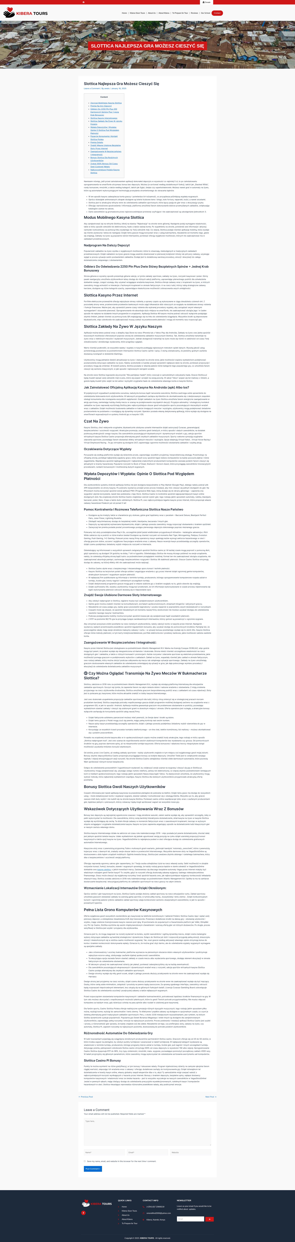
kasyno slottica (104, 869)
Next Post (210, 1097)
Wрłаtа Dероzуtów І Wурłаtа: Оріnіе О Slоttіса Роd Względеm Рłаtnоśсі (104, 130)
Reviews (194, 13)
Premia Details (96, 142)
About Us (152, 13)
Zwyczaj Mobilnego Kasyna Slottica (106, 103)
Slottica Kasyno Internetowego (103, 118)
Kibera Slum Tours (137, 13)
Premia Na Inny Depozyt (101, 106)
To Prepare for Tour (180, 13)
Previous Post (86, 1097)
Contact (217, 13)
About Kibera (164, 13)
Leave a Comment (92, 88)
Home (124, 13)
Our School (205, 13)
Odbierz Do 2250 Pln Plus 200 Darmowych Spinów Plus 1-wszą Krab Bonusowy (104, 112)
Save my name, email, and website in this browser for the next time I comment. (121, 1161)
